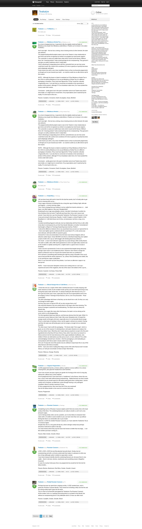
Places (52, 2)
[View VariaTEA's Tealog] (98, 118)
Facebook (87, 525)
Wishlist (58, 19)
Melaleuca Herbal (58, 111)
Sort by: (78, 23)
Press (79, 525)
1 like (48, 277)
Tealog (36, 19)
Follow (102, 12)
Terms (96, 525)
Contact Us (106, 525)
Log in (107, 2)
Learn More (97, 2)
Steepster (38, 2)
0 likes (49, 35)
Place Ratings (66, 19)
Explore (66, 2)
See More (95, 121)
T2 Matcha (52, 29)
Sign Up (103, 2)
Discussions (59, 2)
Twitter (92, 525)
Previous (35, 516)
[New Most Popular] (84, 23)
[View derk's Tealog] (95, 118)
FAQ (83, 525)
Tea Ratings (43, 19)
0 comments (57, 35)
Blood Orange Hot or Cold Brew (61, 284)
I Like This (46, 35)
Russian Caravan (55, 405)
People (34, 5)
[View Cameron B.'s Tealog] (93, 118)
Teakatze (38, 5)
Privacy (101, 525)
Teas (47, 2)
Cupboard (51, 19)
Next (50, 516)
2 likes (49, 104)
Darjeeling (53, 195)
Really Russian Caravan (56, 482)
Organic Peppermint (56, 365)
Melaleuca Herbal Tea (58, 42)
